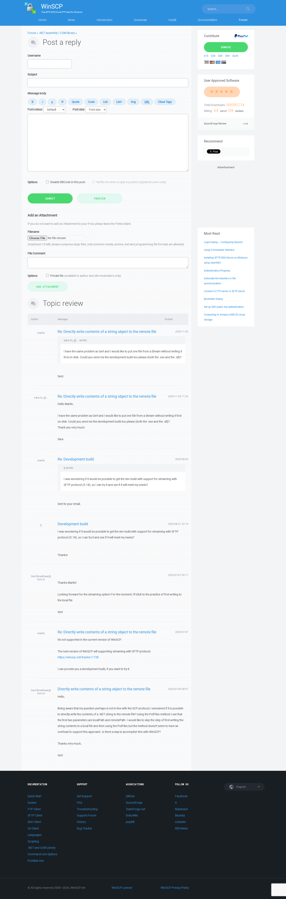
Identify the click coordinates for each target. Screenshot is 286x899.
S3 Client (33, 828)
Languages (35, 835)
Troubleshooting (87, 809)
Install (172, 20)
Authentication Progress (217, 270)
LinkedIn (180, 822)
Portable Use (36, 861)
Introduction (104, 20)
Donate (226, 47)
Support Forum (86, 815)
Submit (50, 198)
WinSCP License (122, 888)
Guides (32, 803)
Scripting (33, 841)
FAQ (79, 803)
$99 (227, 55)
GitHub (130, 796)
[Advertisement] (226, 196)
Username (34, 55)
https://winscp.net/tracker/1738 (78, 657)
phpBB (130, 822)
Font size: (79, 109)
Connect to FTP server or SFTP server (224, 291)
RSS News (181, 828)
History (81, 822)
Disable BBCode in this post (67, 182)
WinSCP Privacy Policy (175, 888)
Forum (243, 20)
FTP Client (34, 809)
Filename (33, 232)
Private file (85, 276)
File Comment (36, 253)
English (241, 787)
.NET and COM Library (41, 848)
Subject (32, 74)
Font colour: (35, 109)
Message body (37, 93)
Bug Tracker (84, 828)
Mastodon (181, 809)
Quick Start (34, 796)
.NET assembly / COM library (57, 33)
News (71, 20)
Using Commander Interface (219, 249)
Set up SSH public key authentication (224, 306)
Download (140, 20)
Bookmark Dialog (213, 298)
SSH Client (34, 822)
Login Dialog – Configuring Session (223, 242)
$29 (213, 55)
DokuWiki (132, 815)
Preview (99, 198)
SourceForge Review (215, 123)
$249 (235, 55)
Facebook (181, 796)
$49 (220, 55)
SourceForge (134, 803)
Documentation (207, 20)
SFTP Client (35, 815)
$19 (206, 55)
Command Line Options (42, 854)
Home (42, 20)
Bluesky (180, 815)
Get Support (84, 796)
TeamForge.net (135, 809)
